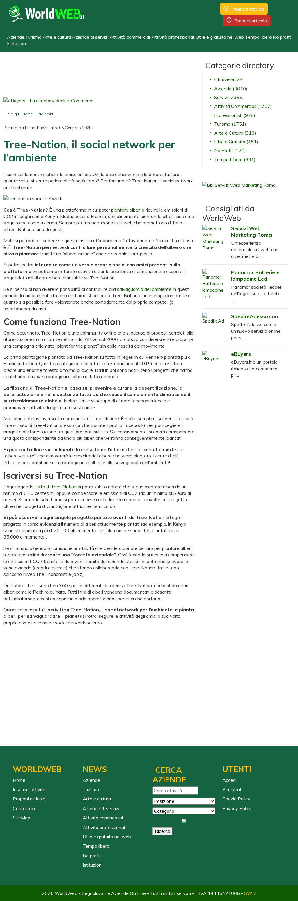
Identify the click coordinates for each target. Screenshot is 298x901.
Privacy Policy (237, 808)
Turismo (33, 37)
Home (19, 780)
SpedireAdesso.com (255, 316)
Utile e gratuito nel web (220, 37)
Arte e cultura (57, 37)
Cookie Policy (236, 799)
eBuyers (241, 354)
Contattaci (24, 808)
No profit (282, 37)
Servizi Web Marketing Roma (251, 231)
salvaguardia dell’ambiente (144, 289)
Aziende (15, 37)
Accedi (229, 780)
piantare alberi (126, 210)
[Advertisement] (145, 77)
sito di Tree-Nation (57, 487)
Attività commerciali (130, 37)
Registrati (232, 789)
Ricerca (162, 831)
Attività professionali (173, 37)
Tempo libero (258, 37)
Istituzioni (17, 43)
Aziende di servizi (90, 37)
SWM (250, 893)
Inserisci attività (247, 9)
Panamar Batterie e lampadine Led (255, 275)
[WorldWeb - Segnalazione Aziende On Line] (46, 14)
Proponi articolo (250, 21)
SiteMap (21, 818)
